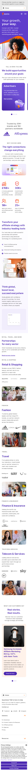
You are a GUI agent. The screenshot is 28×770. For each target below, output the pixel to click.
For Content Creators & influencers (11, 722)
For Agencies (5, 727)
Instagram (23, 711)
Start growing (8, 99)
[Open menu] (25, 14)
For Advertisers (6, 720)
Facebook (6, 711)
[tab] (11, 114)
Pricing (3, 729)
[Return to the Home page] (5, 13)
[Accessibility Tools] (21, 14)
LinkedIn (15, 711)
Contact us (5, 707)
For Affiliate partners (7, 725)
